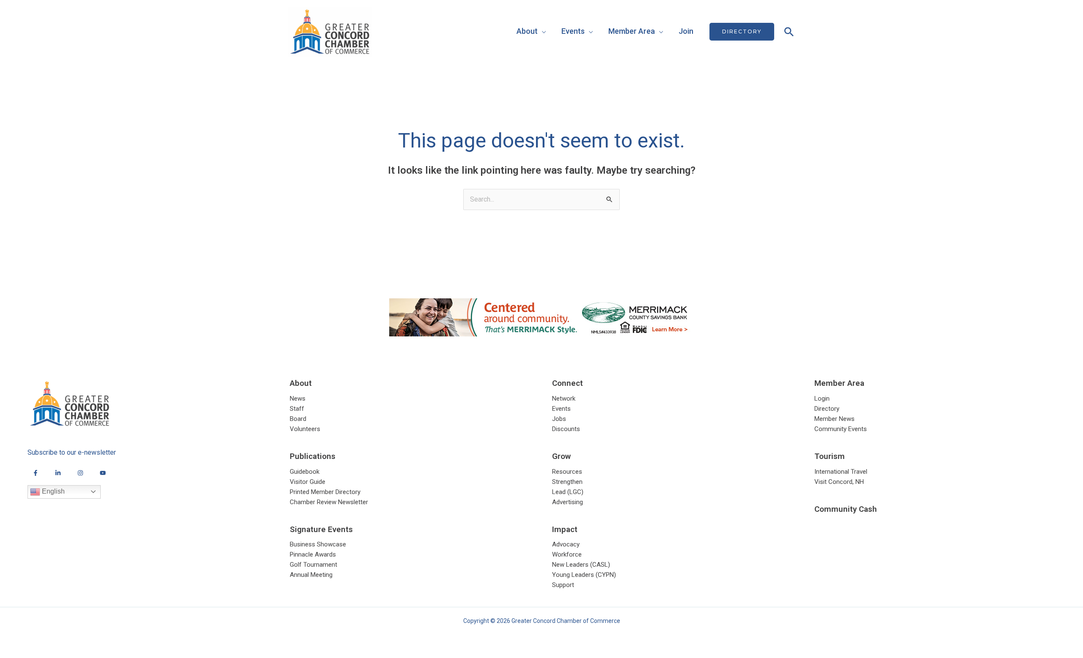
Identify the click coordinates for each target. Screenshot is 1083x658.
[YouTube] (103, 473)
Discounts (566, 429)
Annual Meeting (311, 575)
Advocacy (566, 544)
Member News (834, 419)
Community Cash (845, 509)
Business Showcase (318, 544)
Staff (297, 408)
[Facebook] (35, 473)
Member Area (631, 31)
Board (298, 419)
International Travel (840, 471)
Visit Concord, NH (839, 482)
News (297, 398)
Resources (567, 471)
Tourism (829, 456)
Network (563, 398)
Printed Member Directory (325, 492)
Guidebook (304, 471)
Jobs (559, 419)
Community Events (840, 429)
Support (563, 585)
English (52, 491)
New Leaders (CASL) (581, 564)
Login (822, 398)
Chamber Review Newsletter (329, 502)
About (527, 31)
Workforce (567, 554)
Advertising (567, 502)
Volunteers (305, 429)
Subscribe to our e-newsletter (71, 452)
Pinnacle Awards (313, 554)
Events (573, 31)
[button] (741, 32)
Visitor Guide (307, 482)
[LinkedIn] (58, 473)
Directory (826, 408)
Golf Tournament (313, 564)
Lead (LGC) (567, 492)
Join (686, 31)
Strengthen (567, 482)
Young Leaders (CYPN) (584, 575)
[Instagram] (80, 473)
